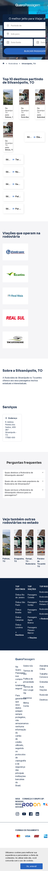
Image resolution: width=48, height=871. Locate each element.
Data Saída (16, 42)
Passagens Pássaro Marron (32, 630)
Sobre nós (28, 666)
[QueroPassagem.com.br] (4, 64)
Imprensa (27, 698)
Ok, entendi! (31, 866)
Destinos (43, 699)
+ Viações (32, 638)
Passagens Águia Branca (32, 620)
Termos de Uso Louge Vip (28, 689)
